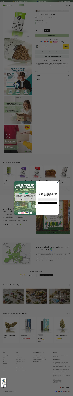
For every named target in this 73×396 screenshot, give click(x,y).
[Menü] (5, 379)
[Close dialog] (57, 182)
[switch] (4, 386)
